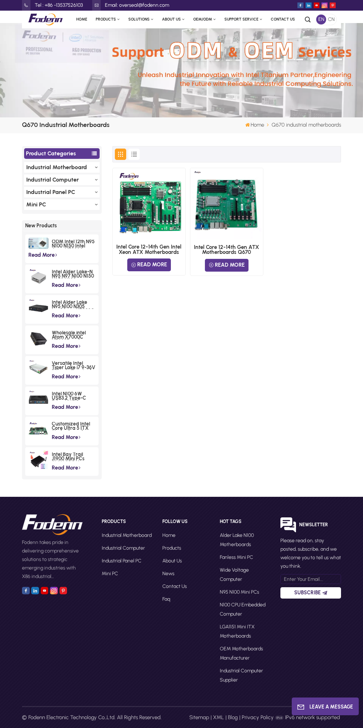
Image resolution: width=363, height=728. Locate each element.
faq (166, 599)
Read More (41, 255)
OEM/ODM (202, 19)
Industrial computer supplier (241, 675)
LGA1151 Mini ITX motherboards (237, 631)
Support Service (241, 19)
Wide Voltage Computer (234, 574)
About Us (171, 19)
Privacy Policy (258, 717)
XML (218, 717)
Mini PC (36, 204)
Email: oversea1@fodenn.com (137, 5)
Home (81, 19)
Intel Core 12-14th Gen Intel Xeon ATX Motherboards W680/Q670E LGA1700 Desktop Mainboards (149, 249)
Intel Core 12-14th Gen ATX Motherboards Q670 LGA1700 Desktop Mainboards (226, 250)
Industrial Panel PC (50, 192)
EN (321, 19)
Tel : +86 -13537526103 (59, 5)
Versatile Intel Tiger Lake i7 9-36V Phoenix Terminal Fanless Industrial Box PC (73, 365)
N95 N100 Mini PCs (239, 592)
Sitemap (199, 717)
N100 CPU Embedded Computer (243, 609)
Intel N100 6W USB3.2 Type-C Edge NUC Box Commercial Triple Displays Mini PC (72, 396)
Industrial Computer (52, 179)
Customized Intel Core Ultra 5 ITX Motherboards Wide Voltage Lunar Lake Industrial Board (71, 426)
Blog (233, 717)
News (168, 574)
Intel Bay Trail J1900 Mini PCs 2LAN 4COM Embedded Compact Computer (68, 456)
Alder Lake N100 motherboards (237, 540)
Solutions (139, 19)
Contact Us (283, 19)
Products (106, 19)
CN (331, 19)
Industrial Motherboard (56, 167)
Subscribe (307, 593)
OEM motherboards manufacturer (241, 653)
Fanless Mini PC (236, 557)
